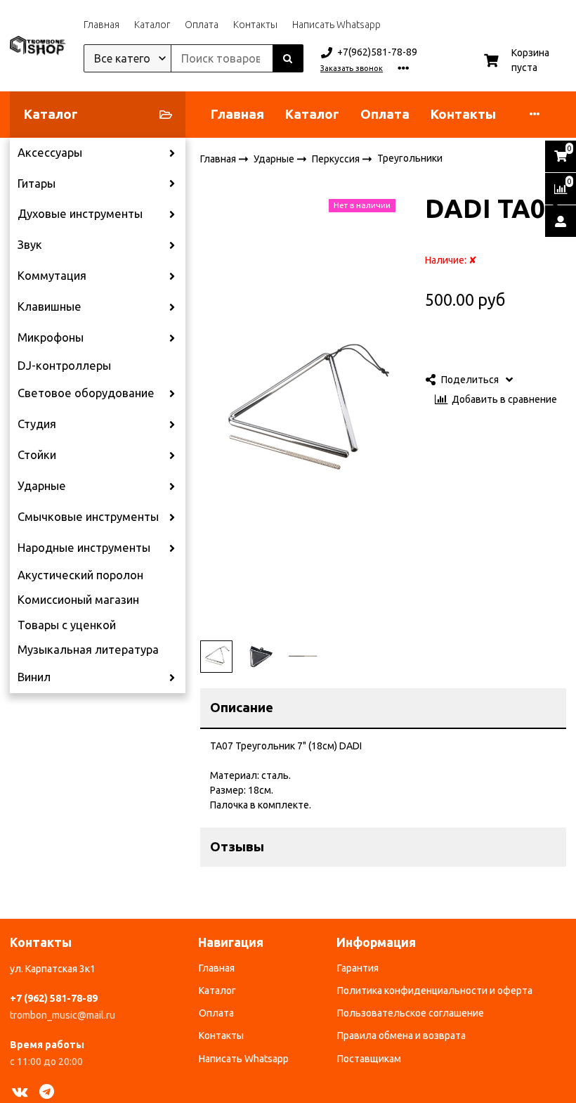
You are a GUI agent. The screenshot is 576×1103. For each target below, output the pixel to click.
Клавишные (49, 306)
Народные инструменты (84, 547)
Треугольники (410, 158)
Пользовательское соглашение (410, 1013)
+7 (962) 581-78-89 (54, 998)
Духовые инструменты (80, 213)
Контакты (255, 24)
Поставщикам (369, 1058)
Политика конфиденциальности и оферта (434, 990)
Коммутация (52, 275)
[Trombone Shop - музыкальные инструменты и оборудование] (38, 46)
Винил (34, 677)
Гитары (36, 183)
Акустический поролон (80, 575)
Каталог (152, 24)
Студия (37, 424)
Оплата (201, 24)
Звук (30, 244)
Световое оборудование (86, 393)
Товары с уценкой (67, 625)
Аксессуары (50, 152)
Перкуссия (337, 158)
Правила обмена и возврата (401, 1035)
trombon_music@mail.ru (62, 1015)
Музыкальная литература (88, 649)
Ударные (42, 485)
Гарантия (358, 968)
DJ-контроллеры (64, 365)
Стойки (37, 455)
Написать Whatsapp (336, 24)
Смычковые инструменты (88, 516)
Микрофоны (51, 337)
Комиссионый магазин (78, 599)
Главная (101, 24)
